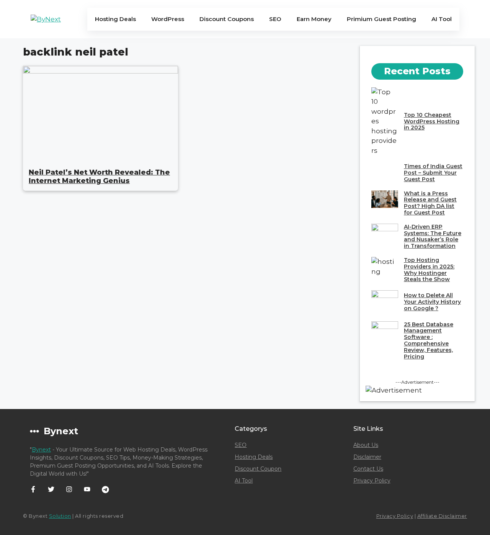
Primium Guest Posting (381, 19)
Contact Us (368, 468)
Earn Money (314, 19)
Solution (60, 516)
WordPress (167, 19)
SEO (275, 19)
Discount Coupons (226, 19)
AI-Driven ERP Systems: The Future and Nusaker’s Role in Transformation (432, 236)
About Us (365, 445)
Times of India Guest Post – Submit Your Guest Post (433, 173)
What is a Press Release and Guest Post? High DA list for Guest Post (430, 203)
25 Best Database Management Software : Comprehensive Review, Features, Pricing (428, 340)
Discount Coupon (258, 468)
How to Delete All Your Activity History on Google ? (432, 302)
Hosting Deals (115, 19)
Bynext (41, 449)
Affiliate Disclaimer (442, 516)
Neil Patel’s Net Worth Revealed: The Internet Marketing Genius (99, 176)
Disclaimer (367, 456)
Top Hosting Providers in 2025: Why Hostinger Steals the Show (429, 270)
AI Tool (441, 19)
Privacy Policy (371, 480)
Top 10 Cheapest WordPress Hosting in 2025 (431, 121)
